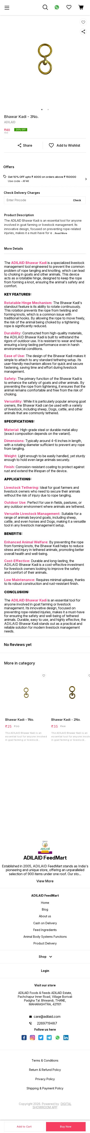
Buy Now (65, 1126)
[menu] (7, 7)
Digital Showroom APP (52, 1105)
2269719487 (47, 1023)
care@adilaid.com (47, 1016)
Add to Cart (24, 1126)
